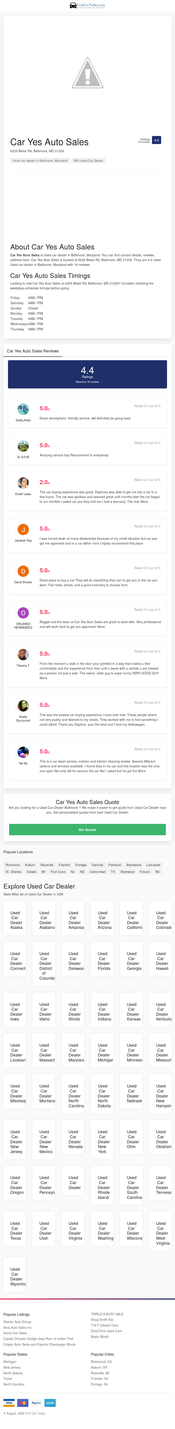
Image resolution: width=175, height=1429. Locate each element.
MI (43, 871)
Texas (7, 1378)
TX (113, 871)
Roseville (47, 865)
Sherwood (127, 871)
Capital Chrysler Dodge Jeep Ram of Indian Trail (38, 1339)
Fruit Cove (58, 871)
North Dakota (13, 1373)
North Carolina (13, 1384)
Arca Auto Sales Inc (17, 1327)
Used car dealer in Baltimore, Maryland (40, 160)
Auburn (30, 865)
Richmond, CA (101, 1362)
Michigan (9, 1362)
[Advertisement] (87, 208)
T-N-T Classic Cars (104, 1325)
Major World (99, 1337)
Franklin (64, 865)
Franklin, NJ (99, 1378)
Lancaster (153, 865)
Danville (97, 865)
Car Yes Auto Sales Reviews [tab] (33, 351)
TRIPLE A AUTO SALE (107, 1314)
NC (158, 871)
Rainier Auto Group (17, 1322)
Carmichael (98, 871)
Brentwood (133, 865)
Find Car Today (35, 1413)
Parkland (114, 865)
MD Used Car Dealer (88, 160)
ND (82, 871)
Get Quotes (87, 829)
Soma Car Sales (15, 1333)
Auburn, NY (99, 1367)
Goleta (31, 871)
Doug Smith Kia (102, 1319)
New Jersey (11, 1367)
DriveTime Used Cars (106, 1331)
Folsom (145, 871)
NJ (73, 871)
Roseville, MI (100, 1373)
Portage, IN (99, 1384)
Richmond (13, 865)
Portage (80, 865)
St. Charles (13, 871)
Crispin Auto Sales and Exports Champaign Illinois (39, 1344)
